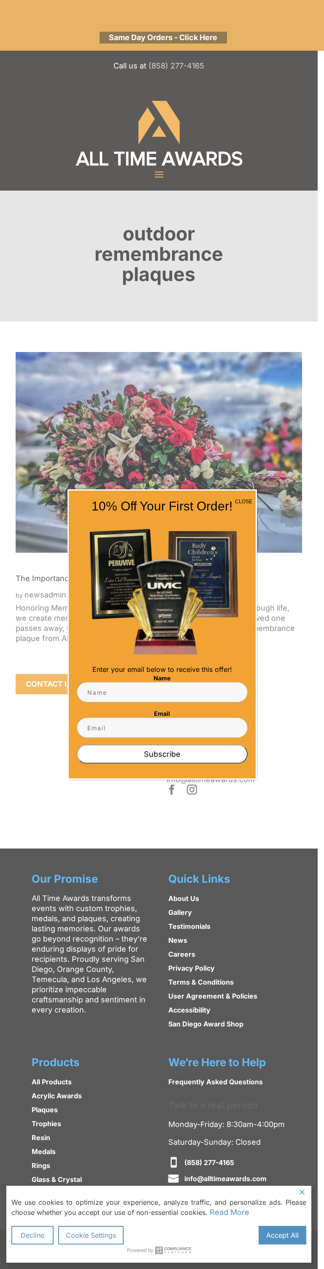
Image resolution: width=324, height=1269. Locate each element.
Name (162, 678)
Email (162, 713)
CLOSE (243, 502)
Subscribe (162, 754)
